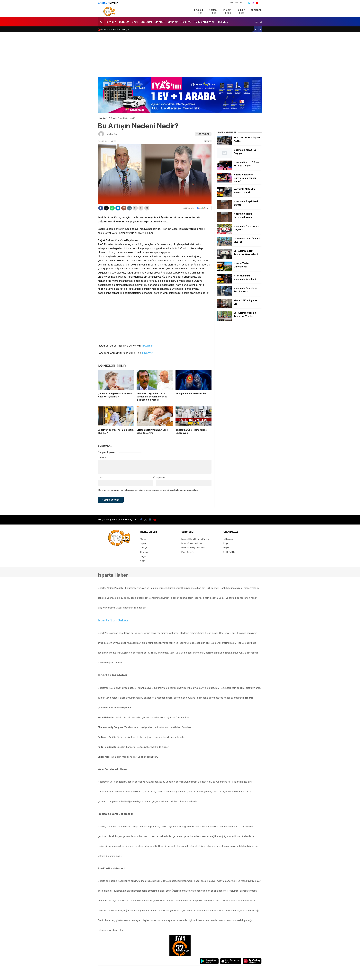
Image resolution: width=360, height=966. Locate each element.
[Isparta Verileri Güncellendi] (224, 270)
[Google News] (203, 208)
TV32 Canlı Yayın (204, 22)
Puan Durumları (188, 552)
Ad (100, 477)
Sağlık (208, 141)
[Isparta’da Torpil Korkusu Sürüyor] (224, 221)
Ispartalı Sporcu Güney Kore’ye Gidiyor (120, 29)
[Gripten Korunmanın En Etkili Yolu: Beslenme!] (155, 416)
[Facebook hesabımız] (245, 3)
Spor (135, 22)
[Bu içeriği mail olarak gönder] (123, 208)
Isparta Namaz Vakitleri (191, 543)
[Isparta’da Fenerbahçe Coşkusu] (224, 233)
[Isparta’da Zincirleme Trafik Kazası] (224, 295)
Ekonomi (146, 22)
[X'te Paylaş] (106, 208)
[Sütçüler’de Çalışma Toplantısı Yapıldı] (224, 320)
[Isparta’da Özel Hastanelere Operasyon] (194, 416)
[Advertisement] (180, 56)
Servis (222, 22)
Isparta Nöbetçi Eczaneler (193, 547)
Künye (226, 543)
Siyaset (160, 22)
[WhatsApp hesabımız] (261, 3)
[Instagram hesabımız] (253, 3)
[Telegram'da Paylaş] (117, 208)
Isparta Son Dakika (113, 620)
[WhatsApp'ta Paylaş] (112, 208)
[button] (101, 21)
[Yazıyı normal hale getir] (146, 208)
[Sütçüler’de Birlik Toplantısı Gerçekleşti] (224, 258)
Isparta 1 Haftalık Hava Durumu (195, 539)
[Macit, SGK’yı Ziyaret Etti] (224, 307)
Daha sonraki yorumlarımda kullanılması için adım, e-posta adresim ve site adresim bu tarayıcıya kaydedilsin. (148, 490)
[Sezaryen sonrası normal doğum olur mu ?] (116, 416)
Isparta (111, 22)
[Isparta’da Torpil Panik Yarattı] (224, 208)
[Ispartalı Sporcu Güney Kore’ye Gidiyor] (224, 169)
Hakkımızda (228, 539)
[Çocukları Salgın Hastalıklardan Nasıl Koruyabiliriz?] (116, 380)
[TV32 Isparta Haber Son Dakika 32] (108, 15)
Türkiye (186, 22)
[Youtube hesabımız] (257, 3)
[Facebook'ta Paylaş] (100, 208)
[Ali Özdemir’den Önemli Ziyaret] (224, 245)
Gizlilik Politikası (230, 552)
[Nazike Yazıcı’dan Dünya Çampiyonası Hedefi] (224, 182)
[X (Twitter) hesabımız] (249, 3)
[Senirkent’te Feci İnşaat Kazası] (224, 144)
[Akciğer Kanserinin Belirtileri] (194, 380)
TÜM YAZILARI (203, 134)
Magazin (173, 22)
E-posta (161, 477)
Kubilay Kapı (112, 134)
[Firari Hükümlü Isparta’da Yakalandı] (224, 283)
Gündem (124, 22)
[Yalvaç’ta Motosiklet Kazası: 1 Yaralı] (224, 196)
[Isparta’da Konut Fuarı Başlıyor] (224, 157)
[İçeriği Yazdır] (129, 208)
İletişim (226, 547)
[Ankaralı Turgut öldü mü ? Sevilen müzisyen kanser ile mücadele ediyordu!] (155, 380)
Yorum (102, 457)
